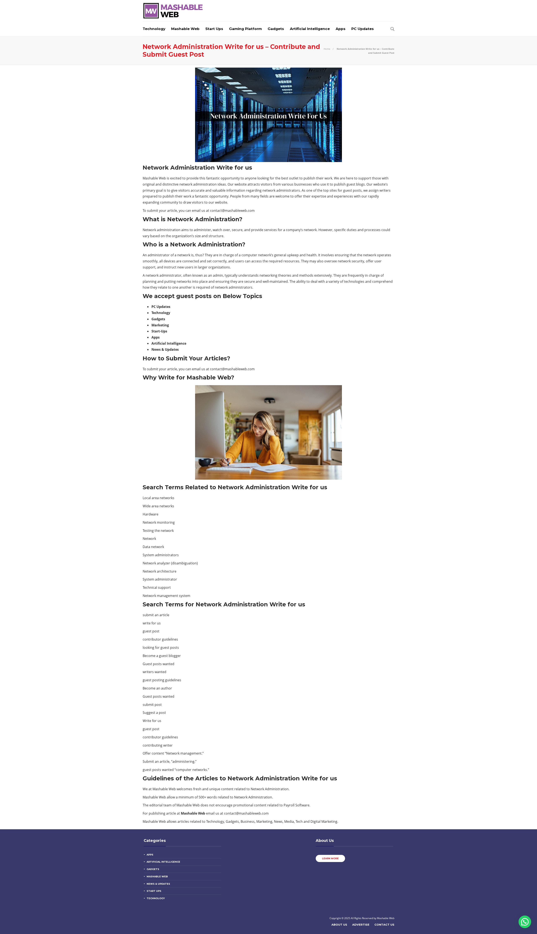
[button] (525, 922)
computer (249, 255)
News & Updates (158, 883)
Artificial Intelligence (310, 29)
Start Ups (214, 29)
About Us (339, 924)
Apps (340, 29)
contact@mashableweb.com (232, 210)
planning (149, 281)
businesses (303, 184)
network (185, 184)
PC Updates (362, 29)
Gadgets (276, 29)
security (358, 261)
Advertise (360, 924)
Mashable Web (185, 29)
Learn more (330, 858)
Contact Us (384, 924)
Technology (154, 29)
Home (327, 48)
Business (248, 821)
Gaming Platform (245, 29)
